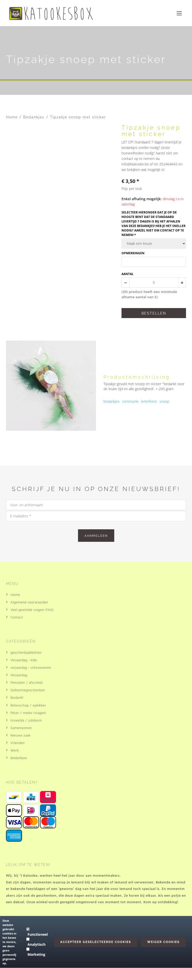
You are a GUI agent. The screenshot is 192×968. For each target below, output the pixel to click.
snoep (164, 401)
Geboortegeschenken (27, 690)
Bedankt (17, 697)
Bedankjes (34, 117)
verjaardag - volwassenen (30, 667)
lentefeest (149, 401)
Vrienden (17, 743)
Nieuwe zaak (20, 735)
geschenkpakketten (26, 652)
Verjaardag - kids (23, 660)
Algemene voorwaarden (29, 602)
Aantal (128, 274)
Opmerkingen (133, 253)
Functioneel (38, 934)
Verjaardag (18, 675)
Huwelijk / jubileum (26, 720)
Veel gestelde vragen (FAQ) (32, 610)
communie (130, 401)
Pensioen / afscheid (26, 682)
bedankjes (112, 401)
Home (12, 117)
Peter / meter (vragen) (28, 713)
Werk (14, 750)
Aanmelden (96, 536)
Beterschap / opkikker (28, 705)
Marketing (36, 954)
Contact (16, 617)
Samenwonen (21, 728)
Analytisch (37, 944)
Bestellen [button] (154, 313)
